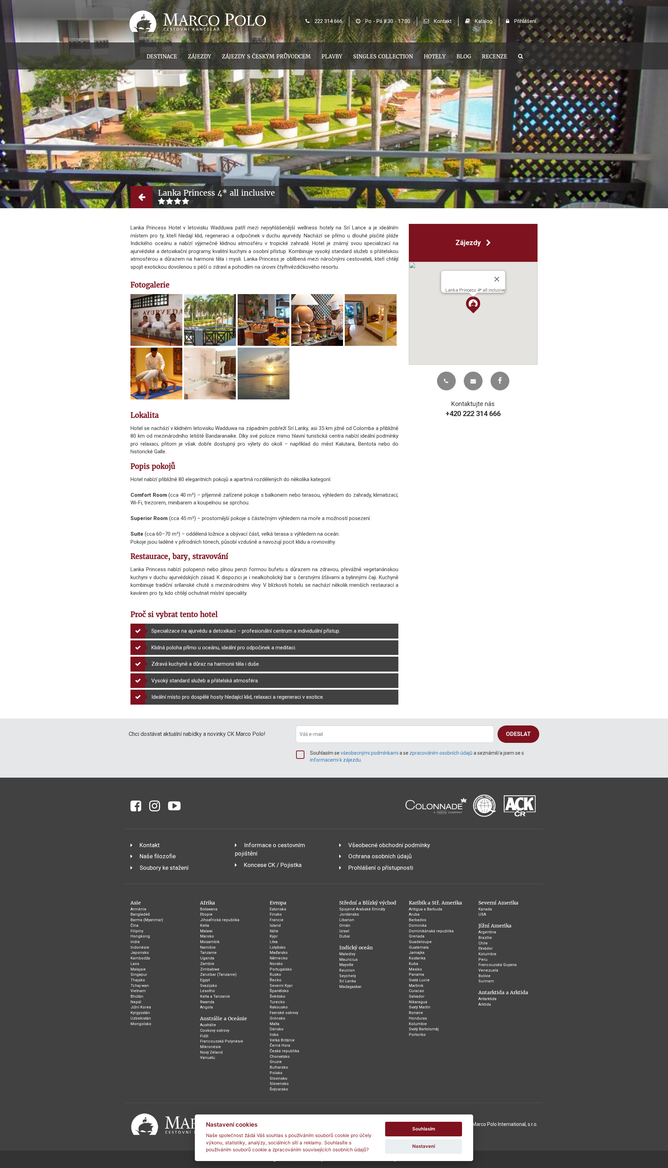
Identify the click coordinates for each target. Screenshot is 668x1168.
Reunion (347, 970)
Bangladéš (140, 914)
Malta (274, 1024)
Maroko (207, 936)
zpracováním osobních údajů (440, 753)
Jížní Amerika (494, 926)
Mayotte (346, 965)
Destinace (161, 56)
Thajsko (137, 980)
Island (275, 925)
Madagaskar (350, 986)
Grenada (416, 936)
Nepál (135, 1002)
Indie (135, 942)
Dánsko (277, 1029)
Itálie (274, 931)
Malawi (206, 931)
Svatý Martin (419, 1007)
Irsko (274, 1034)
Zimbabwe (210, 969)
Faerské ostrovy (284, 1013)
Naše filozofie (158, 856)
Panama (416, 974)
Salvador (416, 996)
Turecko (277, 1002)
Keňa (204, 925)
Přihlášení (524, 21)
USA (482, 914)
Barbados (417, 920)
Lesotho (207, 991)
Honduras (418, 1018)
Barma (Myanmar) (146, 920)
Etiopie (206, 914)
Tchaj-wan (139, 985)
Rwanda (207, 1002)
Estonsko (278, 909)
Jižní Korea (140, 1007)
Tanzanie (208, 952)
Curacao (416, 991)
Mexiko (415, 969)
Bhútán (136, 996)
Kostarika (417, 958)
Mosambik (210, 942)
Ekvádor (485, 948)
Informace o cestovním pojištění (270, 849)
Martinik (416, 985)
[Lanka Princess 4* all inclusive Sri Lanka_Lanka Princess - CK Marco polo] (156, 320)
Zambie (207, 964)
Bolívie (484, 976)
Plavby (331, 56)
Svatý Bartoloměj (424, 1029)
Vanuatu (207, 1057)
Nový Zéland (211, 1052)
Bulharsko (279, 1067)
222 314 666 (327, 21)
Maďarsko (279, 952)
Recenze (494, 56)
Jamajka (416, 952)
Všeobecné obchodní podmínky (389, 845)
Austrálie (208, 1025)
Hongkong (140, 936)
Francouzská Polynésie (221, 1041)
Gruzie (276, 1062)
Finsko (276, 914)
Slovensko (279, 1083)
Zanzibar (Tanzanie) (218, 974)
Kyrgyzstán (140, 1013)
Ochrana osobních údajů (380, 856)
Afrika (207, 903)
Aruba (414, 914)
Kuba (413, 964)
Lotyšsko (278, 947)
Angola (206, 1007)
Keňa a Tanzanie (215, 996)
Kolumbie (418, 1024)
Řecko (275, 980)
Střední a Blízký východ (367, 903)
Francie (277, 920)
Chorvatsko (280, 1056)
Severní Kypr (281, 985)
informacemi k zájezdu (335, 760)
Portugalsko (281, 969)
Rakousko (279, 1007)
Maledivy (347, 954)
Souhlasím (423, 1129)
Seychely (347, 976)
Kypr (274, 936)
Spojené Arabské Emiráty (362, 909)
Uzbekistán (140, 1018)
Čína (134, 925)
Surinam (486, 981)
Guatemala (419, 947)
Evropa (278, 903)
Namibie (208, 947)
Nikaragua (418, 1002)
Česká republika (284, 1051)
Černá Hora (280, 1045)
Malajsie (138, 969)
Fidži (204, 1036)
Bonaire (416, 1013)
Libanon (346, 920)
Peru (482, 959)
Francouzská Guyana (497, 965)
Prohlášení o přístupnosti (380, 867)
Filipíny (136, 931)
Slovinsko (278, 1078)
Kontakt (442, 21)
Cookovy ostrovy (214, 1030)
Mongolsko (140, 1024)
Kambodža (140, 958)
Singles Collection (383, 56)
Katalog (483, 21)
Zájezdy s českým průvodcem (266, 56)
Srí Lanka (347, 981)
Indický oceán (356, 947)
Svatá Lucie (419, 980)
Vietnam (138, 991)
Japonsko (139, 952)
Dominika (418, 925)
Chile (483, 943)
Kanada (485, 909)
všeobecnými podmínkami (369, 753)
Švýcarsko (279, 1089)
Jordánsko (349, 914)
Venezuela (488, 970)
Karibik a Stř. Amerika (435, 903)
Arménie (138, 909)
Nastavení (423, 1146)
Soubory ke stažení (164, 867)
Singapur (138, 974)
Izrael (344, 931)
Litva (274, 942)
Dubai (344, 936)
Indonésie (139, 947)
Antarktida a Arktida (503, 992)
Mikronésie (210, 1047)
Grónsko (277, 1018)
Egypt (205, 980)
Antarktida (487, 999)
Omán (344, 925)
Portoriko (417, 1034)
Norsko (276, 964)
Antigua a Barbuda (425, 909)
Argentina (487, 932)
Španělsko (279, 991)
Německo (279, 958)
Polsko (276, 1073)
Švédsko (277, 996)
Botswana (208, 909)
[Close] (496, 279)
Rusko (275, 974)
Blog (463, 56)
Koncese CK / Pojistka (273, 864)
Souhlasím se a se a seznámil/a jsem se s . (417, 756)
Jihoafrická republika (219, 920)
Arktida (484, 1004)
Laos (134, 964)
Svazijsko (208, 985)
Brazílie (485, 937)
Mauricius (348, 959)
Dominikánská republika (431, 931)
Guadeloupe (420, 942)
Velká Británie (282, 1040)
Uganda (207, 958)
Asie (135, 903)
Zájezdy (199, 56)
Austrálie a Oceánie (223, 1018)
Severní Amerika (498, 903)
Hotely (435, 56)
